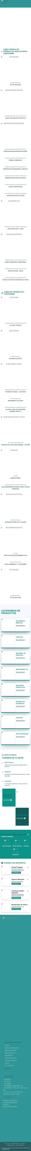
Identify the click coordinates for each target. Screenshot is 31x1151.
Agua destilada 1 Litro (15, 229)
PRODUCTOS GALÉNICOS (21, 193)
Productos (10, 1145)
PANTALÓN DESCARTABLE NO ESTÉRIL (15, 151)
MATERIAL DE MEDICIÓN (10, 1050)
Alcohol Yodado (15, 325)
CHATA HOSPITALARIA (15, 186)
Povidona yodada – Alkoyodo (15, 392)
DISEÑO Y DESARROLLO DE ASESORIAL (19, 1149)
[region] (15, 26)
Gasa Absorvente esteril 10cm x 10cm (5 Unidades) (15, 488)
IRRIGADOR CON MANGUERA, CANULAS (15, 169)
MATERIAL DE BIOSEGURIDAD (12, 1048)
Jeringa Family (15, 478)
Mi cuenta (22, 1143)
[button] (29, 58)
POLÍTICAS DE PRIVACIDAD (10, 1102)
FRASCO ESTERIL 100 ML (15, 271)
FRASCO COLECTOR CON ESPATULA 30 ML (15, 280)
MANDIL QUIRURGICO (15, 160)
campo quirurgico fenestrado (15, 262)
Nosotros (15, 1143)
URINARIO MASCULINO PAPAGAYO (15, 178)
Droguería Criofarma (7, 1148)
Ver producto (16, 872)
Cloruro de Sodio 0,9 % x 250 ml (15, 522)
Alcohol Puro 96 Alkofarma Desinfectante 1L (15, 410)
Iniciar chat (19, 818)
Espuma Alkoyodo (15, 358)
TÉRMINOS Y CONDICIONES (10, 1100)
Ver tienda (6, 800)
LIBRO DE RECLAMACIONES (10, 1106)
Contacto (7, 1143)
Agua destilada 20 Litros (15, 195)
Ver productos (20, 625)
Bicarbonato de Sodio (15, 401)
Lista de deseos (19, 1145)
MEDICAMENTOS (9, 1055)
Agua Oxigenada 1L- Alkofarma (15, 564)
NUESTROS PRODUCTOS (20, 116)
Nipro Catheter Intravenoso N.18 (15, 555)
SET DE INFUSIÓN (9, 1065)
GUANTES (10, 442)
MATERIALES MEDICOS (15, 82)
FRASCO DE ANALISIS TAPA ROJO (15, 118)
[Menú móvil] (28, 3)
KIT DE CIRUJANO (15, 85)
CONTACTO (6, 1104)
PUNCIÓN (15, 476)
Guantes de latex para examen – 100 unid (15, 445)
